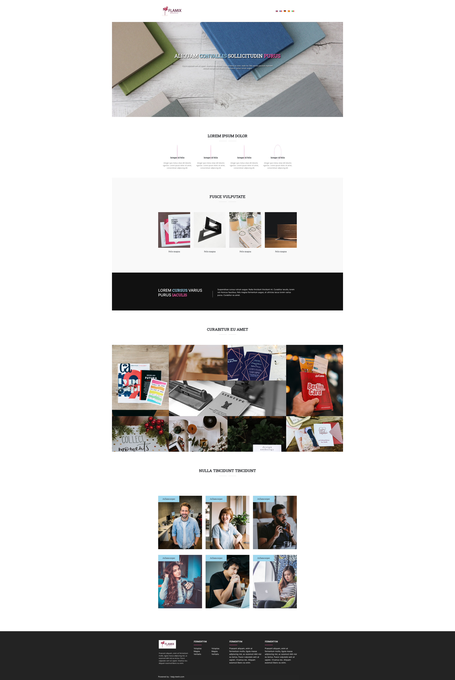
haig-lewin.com (177, 676)
